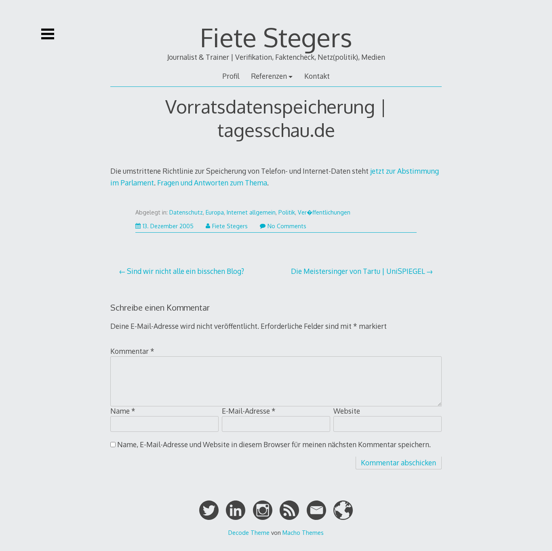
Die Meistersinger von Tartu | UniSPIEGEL (358, 271)
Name (122, 410)
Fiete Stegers (276, 37)
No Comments (287, 226)
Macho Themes (303, 532)
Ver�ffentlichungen (324, 212)
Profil (230, 76)
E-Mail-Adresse (249, 410)
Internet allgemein (251, 212)
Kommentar (132, 351)
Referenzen (269, 76)
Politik (286, 212)
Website (346, 410)
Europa (215, 212)
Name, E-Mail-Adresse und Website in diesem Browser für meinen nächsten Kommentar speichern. (274, 444)
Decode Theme (249, 532)
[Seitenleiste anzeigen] (47, 33)
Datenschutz (186, 212)
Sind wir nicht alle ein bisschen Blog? (185, 271)
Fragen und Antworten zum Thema (212, 182)
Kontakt (317, 76)
